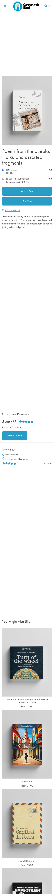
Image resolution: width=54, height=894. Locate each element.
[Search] (45, 5)
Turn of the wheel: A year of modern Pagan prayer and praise (27, 701)
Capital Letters (27, 861)
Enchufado (27, 781)
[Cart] (51, 5)
